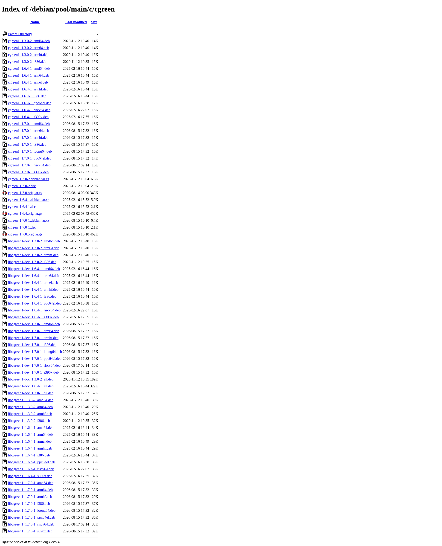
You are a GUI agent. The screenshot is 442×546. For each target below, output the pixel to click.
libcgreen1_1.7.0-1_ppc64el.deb (31, 517)
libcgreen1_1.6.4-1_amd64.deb (30, 428)
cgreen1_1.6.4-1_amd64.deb (29, 68)
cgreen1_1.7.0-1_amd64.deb (29, 124)
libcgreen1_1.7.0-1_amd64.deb (30, 483)
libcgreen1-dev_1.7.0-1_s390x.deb (33, 372)
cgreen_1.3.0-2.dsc (22, 186)
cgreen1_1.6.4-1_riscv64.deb (29, 110)
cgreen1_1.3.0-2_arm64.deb (28, 48)
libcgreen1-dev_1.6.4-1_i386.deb (32, 296)
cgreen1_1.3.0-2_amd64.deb (29, 41)
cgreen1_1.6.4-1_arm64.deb (28, 75)
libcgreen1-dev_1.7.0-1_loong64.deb (35, 352)
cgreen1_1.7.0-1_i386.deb (27, 144)
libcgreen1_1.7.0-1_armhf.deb (30, 497)
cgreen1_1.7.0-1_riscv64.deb (29, 165)
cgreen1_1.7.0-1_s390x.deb (28, 172)
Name (35, 22)
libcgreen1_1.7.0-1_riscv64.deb (31, 524)
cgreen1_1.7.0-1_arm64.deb (28, 131)
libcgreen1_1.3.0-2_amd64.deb (30, 400)
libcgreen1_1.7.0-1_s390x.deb (30, 531)
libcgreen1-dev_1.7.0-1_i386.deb (32, 345)
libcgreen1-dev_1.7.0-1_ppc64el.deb (34, 358)
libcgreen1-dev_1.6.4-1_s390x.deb (33, 317)
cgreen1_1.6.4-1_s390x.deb (28, 117)
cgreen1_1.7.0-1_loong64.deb (30, 151)
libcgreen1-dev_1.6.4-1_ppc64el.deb (34, 303)
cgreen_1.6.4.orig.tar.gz (25, 213)
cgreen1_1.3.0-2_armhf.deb (28, 55)
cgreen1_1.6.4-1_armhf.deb (28, 89)
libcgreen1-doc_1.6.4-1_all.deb (30, 386)
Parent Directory (20, 34)
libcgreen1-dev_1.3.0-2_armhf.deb (33, 255)
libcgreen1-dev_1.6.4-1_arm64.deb (33, 276)
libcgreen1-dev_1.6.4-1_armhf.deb (33, 289)
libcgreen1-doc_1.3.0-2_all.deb (30, 379)
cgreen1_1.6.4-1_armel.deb (28, 82)
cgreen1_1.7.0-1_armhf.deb (28, 137)
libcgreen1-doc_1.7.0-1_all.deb (30, 393)
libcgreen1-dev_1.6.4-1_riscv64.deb (34, 310)
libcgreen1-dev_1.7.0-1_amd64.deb (34, 324)
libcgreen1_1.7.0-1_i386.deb (29, 503)
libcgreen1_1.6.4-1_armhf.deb (30, 448)
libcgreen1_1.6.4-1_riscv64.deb (31, 469)
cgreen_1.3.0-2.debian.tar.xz (28, 179)
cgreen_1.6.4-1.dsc (22, 207)
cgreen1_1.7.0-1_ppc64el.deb (29, 158)
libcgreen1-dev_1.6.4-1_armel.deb (33, 283)
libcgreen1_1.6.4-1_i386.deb (29, 455)
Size (94, 22)
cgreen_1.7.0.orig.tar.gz (25, 234)
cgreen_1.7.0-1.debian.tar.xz (28, 220)
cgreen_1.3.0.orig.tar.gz (25, 193)
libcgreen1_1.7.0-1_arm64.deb (30, 490)
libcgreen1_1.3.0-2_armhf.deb (30, 414)
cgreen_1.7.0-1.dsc (22, 227)
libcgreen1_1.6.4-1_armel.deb (30, 441)
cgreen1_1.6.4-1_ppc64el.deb (29, 103)
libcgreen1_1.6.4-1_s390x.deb (30, 476)
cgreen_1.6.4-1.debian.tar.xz (28, 200)
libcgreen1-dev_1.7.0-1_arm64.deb (33, 331)
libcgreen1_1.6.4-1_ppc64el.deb (31, 462)
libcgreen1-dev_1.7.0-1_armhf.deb (33, 338)
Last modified (76, 22)
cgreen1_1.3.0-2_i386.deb (27, 62)
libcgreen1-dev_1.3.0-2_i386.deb (32, 262)
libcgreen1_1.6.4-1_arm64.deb (30, 434)
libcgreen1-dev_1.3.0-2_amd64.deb (34, 241)
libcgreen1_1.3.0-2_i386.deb (29, 421)
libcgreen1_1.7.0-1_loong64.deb (31, 510)
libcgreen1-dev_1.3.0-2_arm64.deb (33, 248)
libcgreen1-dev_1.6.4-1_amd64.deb (34, 269)
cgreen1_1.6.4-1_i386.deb (27, 96)
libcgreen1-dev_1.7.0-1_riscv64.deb (34, 365)
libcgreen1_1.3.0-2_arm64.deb (30, 407)
